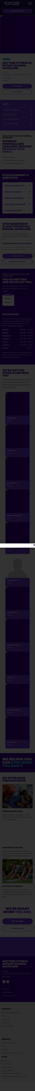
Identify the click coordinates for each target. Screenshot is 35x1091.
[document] (17, 545)
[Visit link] (17, 545)
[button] (34, 545)
